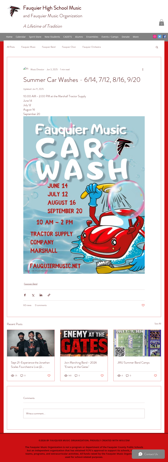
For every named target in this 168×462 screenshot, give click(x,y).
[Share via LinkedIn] (40, 295)
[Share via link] (49, 295)
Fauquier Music (28, 47)
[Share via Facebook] (24, 295)
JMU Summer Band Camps (133, 362)
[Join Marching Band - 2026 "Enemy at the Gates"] (84, 343)
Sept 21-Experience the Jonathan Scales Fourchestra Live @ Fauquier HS (30, 364)
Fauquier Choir (69, 47)
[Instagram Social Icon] (154, 36)
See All (158, 323)
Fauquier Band (48, 47)
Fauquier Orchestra (92, 47)
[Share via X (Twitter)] (32, 295)
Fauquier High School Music (52, 8)
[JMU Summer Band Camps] (137, 343)
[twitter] (159, 36)
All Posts (11, 47)
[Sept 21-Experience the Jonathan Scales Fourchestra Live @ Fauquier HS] (30, 343)
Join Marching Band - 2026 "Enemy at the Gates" (80, 364)
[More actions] (143, 70)
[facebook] (164, 36)
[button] (161, 22)
